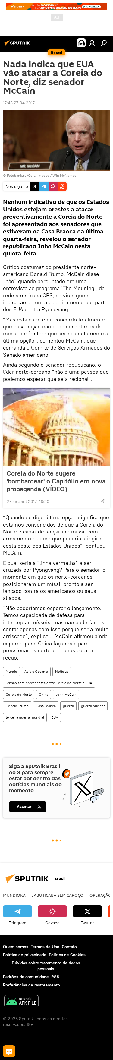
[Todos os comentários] (9, 1051)
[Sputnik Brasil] (18, 45)
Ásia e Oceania (36, 671)
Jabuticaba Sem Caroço (57, 895)
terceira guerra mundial (25, 717)
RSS (55, 976)
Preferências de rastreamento (31, 985)
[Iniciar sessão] (92, 43)
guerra (68, 706)
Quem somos (15, 946)
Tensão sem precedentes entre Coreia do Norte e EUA (49, 683)
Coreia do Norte (19, 694)
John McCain (66, 694)
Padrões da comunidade (26, 976)
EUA (54, 717)
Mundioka (14, 895)
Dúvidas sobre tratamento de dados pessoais (46, 965)
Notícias (61, 671)
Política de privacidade (24, 954)
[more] (103, 501)
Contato (69, 946)
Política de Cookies (67, 954)
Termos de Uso (45, 946)
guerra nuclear (93, 706)
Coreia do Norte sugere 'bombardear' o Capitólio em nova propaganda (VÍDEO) (56, 481)
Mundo (11, 671)
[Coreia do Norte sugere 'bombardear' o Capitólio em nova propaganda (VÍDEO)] (56, 427)
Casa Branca (46, 706)
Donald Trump (17, 706)
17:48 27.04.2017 (19, 103)
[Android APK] (21, 1002)
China (43, 694)
